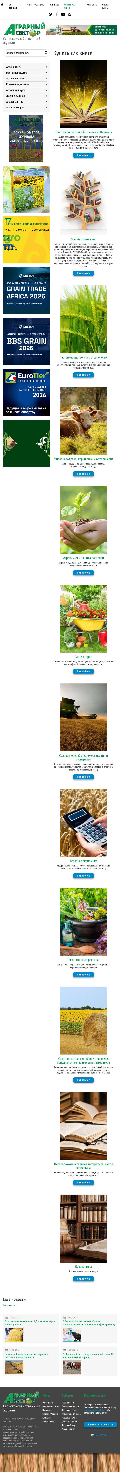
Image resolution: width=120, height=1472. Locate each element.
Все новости (9, 1305)
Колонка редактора (17, 84)
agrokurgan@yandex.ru (94, 1410)
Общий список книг (83, 239)
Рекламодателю (35, 4)
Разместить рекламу (100, 1424)
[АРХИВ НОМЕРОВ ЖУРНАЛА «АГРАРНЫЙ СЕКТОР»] (26, 161)
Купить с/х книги (69, 6)
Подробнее (83, 155)
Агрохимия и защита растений (83, 558)
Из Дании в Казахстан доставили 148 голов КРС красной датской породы (89, 1355)
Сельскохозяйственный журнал (21, 1408)
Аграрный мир (14, 101)
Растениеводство (16, 72)
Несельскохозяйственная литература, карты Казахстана (83, 1166)
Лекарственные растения (83, 960)
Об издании (13, 6)
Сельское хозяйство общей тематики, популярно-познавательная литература (83, 1061)
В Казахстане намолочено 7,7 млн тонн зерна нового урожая (30, 1323)
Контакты (92, 4)
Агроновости (13, 67)
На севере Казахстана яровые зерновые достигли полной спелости (26, 1355)
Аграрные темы (15, 78)
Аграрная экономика (83, 861)
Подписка (54, 4)
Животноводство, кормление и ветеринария (83, 459)
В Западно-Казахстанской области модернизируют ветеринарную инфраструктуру (89, 1323)
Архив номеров (15, 107)
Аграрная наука (15, 90)
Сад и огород (83, 657)
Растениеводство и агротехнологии (83, 357)
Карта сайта (105, 6)
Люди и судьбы (15, 96)
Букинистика (83, 1267)
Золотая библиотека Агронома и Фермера (83, 132)
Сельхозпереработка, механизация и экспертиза (83, 757)
